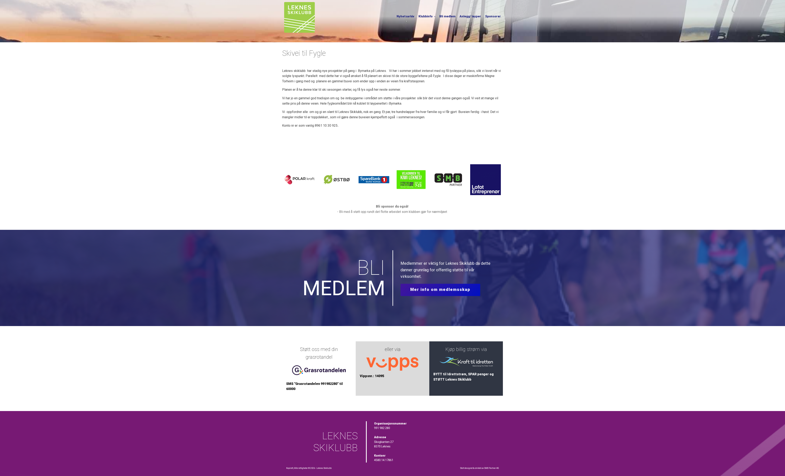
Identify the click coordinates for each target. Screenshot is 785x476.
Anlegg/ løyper (470, 16)
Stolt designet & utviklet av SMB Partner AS (479, 468)
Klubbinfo (425, 16)
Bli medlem (447, 16)
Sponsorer (493, 16)
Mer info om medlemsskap (440, 289)
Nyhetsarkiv (405, 16)
